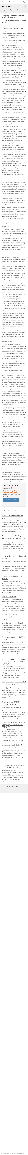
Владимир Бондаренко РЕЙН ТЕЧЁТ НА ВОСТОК (14, 683)
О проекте (10, 786)
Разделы (16, 786)
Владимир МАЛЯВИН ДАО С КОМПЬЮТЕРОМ (13, 766)
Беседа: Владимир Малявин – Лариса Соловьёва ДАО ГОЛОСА (13, 661)
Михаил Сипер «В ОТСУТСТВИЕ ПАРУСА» (12, 1153)
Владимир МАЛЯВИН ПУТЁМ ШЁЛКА (11, 703)
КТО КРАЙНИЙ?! (9, 596)
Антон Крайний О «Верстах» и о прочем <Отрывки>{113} (14, 537)
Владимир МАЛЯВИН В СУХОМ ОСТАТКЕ (12, 746)
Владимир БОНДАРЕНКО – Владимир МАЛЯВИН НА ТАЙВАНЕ (13, 724)
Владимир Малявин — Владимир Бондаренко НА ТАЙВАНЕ (13, 616)
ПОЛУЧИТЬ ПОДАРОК (10, 500)
